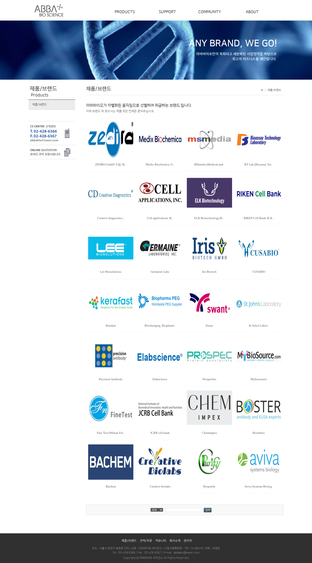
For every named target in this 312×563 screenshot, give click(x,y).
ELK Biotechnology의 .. (209, 218)
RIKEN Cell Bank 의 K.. (259, 218)
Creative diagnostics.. (110, 218)
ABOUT (252, 12)
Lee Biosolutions (110, 271)
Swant (209, 325)
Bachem (111, 486)
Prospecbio (209, 379)
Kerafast (111, 325)
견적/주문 (146, 540)
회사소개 (174, 540)
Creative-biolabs (160, 486)
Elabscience (160, 379)
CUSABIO (258, 271)
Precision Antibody (111, 379)
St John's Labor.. (259, 325)
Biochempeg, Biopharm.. (160, 325)
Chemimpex (209, 433)
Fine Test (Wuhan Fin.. (110, 433)
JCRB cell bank (160, 433)
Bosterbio (259, 433)
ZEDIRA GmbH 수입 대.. (110, 164)
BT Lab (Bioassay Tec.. (258, 164)
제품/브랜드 (39, 104)
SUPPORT (167, 12)
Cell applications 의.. (160, 218)
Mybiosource (259, 379)
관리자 (188, 540)
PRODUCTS (125, 12)
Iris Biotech (209, 271)
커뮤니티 (160, 540)
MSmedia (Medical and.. (209, 164)
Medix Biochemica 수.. (160, 164)
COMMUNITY (209, 12)
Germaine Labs (160, 271)
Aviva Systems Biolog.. (258, 486)
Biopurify (209, 486)
